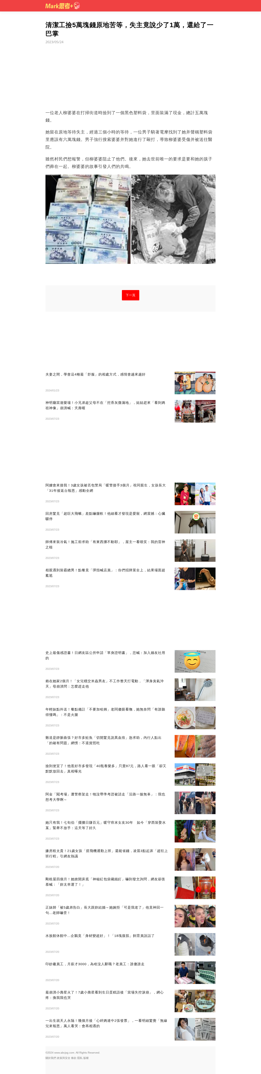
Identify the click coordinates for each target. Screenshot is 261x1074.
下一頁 (130, 295)
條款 (73, 1057)
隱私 (80, 1057)
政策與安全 (63, 1057)
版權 (86, 1057)
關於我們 (50, 1057)
